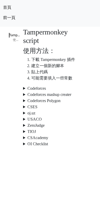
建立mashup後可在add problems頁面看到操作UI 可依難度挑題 (50, 95)
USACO (34, 119)
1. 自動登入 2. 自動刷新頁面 (50, 101)
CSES (32, 107)
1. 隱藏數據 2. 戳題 (50, 132)
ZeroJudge (36, 125)
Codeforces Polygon (44, 100)
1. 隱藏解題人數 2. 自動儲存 (50, 144)
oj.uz (31, 113)
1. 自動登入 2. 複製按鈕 (50, 119)
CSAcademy (37, 137)
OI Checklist (37, 144)
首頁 (7, 7)
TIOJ (31, 131)
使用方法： (16, 40)
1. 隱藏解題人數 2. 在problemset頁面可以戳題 (50, 89)
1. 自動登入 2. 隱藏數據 (50, 113)
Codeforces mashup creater (49, 94)
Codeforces (36, 88)
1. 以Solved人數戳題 (50, 138)
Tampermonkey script (14, 35)
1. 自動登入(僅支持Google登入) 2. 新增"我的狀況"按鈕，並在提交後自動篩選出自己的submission (50, 126)
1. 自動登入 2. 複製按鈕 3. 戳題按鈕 (50, 107)
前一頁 (9, 17)
